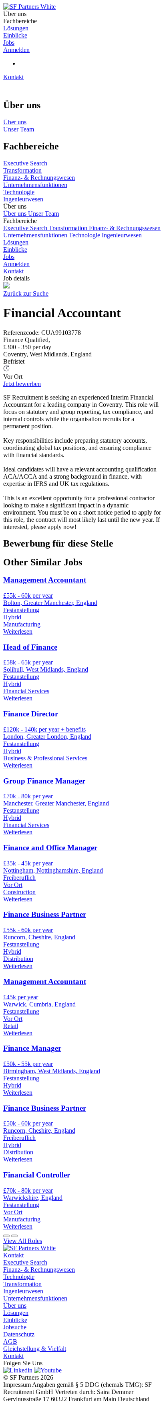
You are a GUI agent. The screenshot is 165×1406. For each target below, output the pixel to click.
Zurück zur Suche (25, 293)
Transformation (69, 228)
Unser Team (43, 213)
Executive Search (26, 228)
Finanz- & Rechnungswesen (125, 228)
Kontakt (13, 77)
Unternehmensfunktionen (36, 235)
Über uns (15, 213)
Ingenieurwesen (122, 235)
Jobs (8, 256)
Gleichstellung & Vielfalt (34, 1348)
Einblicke (15, 249)
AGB (10, 1341)
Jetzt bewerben (22, 383)
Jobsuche (14, 1327)
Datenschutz (18, 1334)
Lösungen (15, 242)
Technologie (85, 235)
